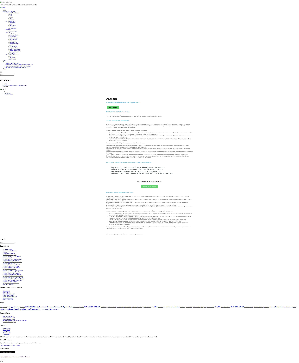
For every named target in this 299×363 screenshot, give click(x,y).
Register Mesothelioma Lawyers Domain (13, 277)
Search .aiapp (6, 291)
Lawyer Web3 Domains (9, 253)
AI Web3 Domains (7, 249)
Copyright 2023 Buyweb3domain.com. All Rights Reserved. (15, 356)
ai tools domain (46, 307)
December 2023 (7, 331)
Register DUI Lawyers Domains (11, 266)
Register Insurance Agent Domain (11, 273)
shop (41, 309)
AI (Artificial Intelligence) (12, 12)
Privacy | (13, 345)
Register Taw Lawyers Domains (11, 283)
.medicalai (11, 19)
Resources (5, 62)
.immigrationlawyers (14, 43)
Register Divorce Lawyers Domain (11, 264)
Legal (1, 345)
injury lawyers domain (171, 307)
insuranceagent (190, 307)
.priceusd (11, 26)
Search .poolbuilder (8, 298)
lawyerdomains (210, 307)
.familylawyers (13, 42)
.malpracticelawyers (14, 48)
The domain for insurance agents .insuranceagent (15, 320)
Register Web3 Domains (9, 11)
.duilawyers (12, 41)
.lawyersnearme (13, 46)
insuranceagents (198, 307)
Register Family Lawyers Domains (11, 267)
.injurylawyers (12, 45)
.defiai (10, 18)
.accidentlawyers (13, 33)
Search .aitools (6, 292)
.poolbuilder (12, 57)
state (44, 309)
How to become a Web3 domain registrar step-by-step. (19, 64)
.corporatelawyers (13, 38)
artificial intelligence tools (63, 307)
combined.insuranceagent (9, 322)
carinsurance (103, 307)
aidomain (22, 307)
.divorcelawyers (13, 39)
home (161, 307)
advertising (5, 307)
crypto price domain (138, 307)
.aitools (11, 17)
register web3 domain (30, 309)
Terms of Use (7, 345)
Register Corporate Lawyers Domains (12, 262)
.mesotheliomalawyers (14, 49)
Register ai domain (22, 85)
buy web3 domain (92, 306)
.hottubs (11, 56)
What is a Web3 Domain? (12, 63)
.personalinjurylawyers (14, 50)
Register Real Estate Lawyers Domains (12, 280)
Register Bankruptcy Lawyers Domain (12, 259)
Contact (5, 69)
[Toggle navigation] (1, 71)
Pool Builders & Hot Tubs (12, 55)
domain (155, 307)
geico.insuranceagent (8, 316)
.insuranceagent (13, 31)
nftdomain (266, 307)
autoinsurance (76, 307)
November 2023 (7, 332)
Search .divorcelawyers (9, 293)
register (3, 309)
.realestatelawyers (13, 52)
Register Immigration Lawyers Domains (13, 270)
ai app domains (14, 307)
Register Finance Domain (9, 269)
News (4, 60)
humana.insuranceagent (9, 317)
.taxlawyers (12, 53)
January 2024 (6, 330)
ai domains (30, 306)
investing (205, 307)
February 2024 (6, 328)
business (81, 307)
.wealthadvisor (13, 28)
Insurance (8, 29)
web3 (49, 309)
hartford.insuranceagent (9, 319)
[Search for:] (7, 74)
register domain (13, 309)
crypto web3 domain (147, 307)
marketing (262, 307)
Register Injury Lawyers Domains (11, 271)
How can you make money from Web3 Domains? (18, 66)
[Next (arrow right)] (2, 361)
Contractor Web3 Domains (9, 250)
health (159, 307)
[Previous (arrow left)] (0, 361)
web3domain (55, 309)
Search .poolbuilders (8, 299)
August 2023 (7, 93)
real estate (294, 307)
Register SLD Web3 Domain (10, 85)
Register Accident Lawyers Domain (12, 256)
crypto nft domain (126, 307)
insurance (182, 307)
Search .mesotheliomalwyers (10, 296)
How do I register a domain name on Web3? (17, 67)
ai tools (37, 307)
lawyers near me (237, 307)
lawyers (217, 307)
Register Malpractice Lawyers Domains (13, 276)
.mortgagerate (12, 25)
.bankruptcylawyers (14, 35)
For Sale (5, 252)
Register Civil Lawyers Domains (11, 260)
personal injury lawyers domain (281, 307)
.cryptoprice (12, 22)
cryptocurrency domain (111, 307)
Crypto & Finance (10, 21)
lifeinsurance (257, 307)
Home (4, 10)
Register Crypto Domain (9, 263)
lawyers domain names (225, 307)
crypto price (132, 307)
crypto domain (118, 307)
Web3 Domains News (8, 284)
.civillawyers (12, 36)
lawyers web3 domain (248, 307)
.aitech (11, 15)
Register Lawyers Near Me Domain (12, 274)
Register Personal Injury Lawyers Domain (13, 278)
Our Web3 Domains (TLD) (10, 255)
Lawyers (8, 32)
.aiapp (10, 14)
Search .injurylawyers (8, 295)
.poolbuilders (12, 59)
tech (46, 309)
